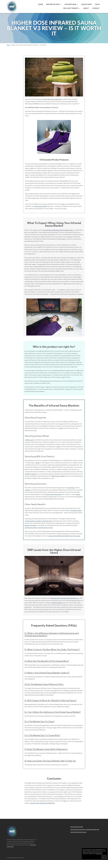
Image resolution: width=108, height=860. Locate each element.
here (64, 801)
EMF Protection (52, 4)
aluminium (71, 487)
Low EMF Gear (70, 4)
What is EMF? (86, 4)
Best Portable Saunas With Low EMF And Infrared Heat (85, 829)
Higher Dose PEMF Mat (47, 803)
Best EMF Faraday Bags (77, 827)
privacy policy (99, 853)
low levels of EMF (40, 206)
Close (104, 857)
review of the (34, 803)
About (86, 8)
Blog (97, 4)
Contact (96, 8)
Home (40, 4)
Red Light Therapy (70, 8)
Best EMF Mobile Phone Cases (78, 832)
